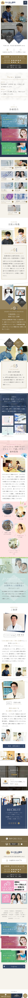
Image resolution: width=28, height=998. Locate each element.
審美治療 (4, 916)
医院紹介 (12, 910)
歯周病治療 (4, 914)
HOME (6, 910)
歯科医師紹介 (19, 910)
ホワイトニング (12, 916)
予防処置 (11, 914)
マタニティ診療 (20, 916)
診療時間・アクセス (8, 912)
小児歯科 (17, 914)
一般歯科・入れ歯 (19, 912)
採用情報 (10, 918)
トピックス (17, 918)
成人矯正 (23, 914)
